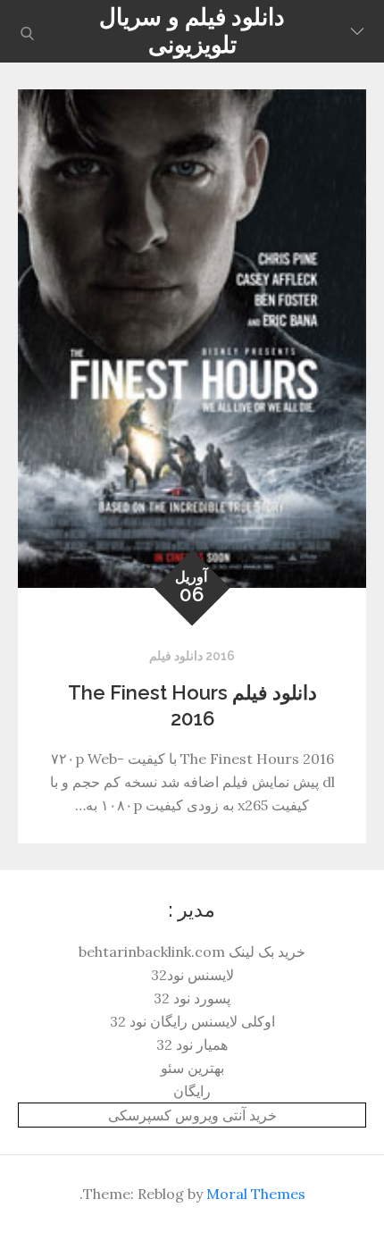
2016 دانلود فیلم (192, 656)
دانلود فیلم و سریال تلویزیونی (192, 31)
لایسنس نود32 (192, 975)
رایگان (192, 1091)
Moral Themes (255, 1194)
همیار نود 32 (192, 1044)
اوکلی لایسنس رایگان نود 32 (192, 1021)
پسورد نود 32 (192, 998)
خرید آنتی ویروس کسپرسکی (192, 1115)
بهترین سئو (192, 1068)
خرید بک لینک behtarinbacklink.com (192, 951)
